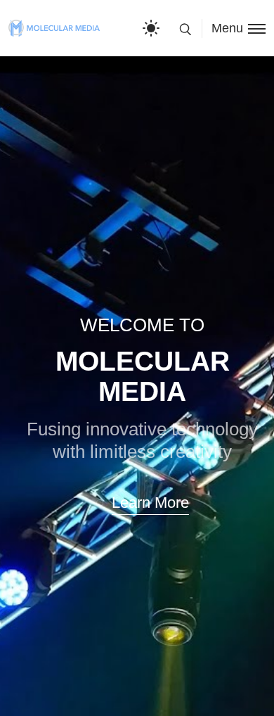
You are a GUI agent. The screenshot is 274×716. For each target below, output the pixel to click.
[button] (148, 503)
